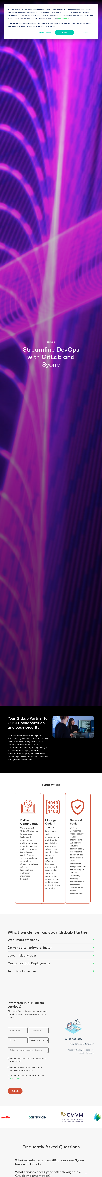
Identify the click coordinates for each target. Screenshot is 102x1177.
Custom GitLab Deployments (51, 963)
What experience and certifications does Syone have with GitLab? (51, 1162)
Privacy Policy (14, 1078)
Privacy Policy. (63, 18)
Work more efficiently (51, 939)
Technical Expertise (51, 971)
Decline (85, 32)
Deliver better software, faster (51, 947)
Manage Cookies (44, 32)
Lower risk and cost (51, 955)
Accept (64, 32)
